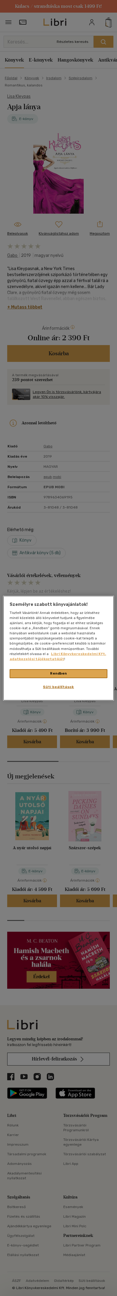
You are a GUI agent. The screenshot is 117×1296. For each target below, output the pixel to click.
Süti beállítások (58, 687)
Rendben (58, 673)
